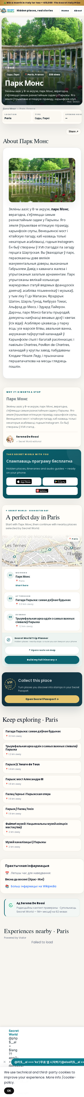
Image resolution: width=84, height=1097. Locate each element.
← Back (9, 67)
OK (9, 1090)
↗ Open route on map (42, 650)
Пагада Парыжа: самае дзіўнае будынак (43, 600)
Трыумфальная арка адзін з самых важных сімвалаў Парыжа (45, 620)
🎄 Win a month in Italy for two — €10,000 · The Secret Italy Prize (42, 2)
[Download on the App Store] (23, 481)
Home (65, 10)
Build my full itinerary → (42, 659)
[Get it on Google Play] (60, 481)
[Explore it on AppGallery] (42, 491)
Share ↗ (73, 131)
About (78, 10)
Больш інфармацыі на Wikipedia (33, 886)
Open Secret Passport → (42, 699)
